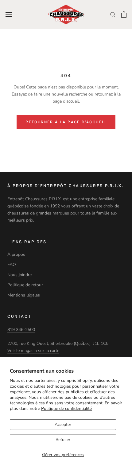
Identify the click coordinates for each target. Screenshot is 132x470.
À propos (16, 254)
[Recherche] (113, 14)
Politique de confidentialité (66, 408)
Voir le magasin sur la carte (33, 351)
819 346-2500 (21, 330)
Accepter (63, 424)
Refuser (63, 440)
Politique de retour (25, 285)
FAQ (11, 265)
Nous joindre (19, 275)
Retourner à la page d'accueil (66, 122)
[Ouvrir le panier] (123, 14)
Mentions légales (23, 295)
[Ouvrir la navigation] (9, 14)
